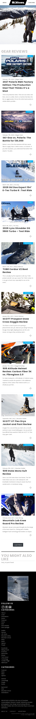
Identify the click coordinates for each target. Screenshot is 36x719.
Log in (33, 713)
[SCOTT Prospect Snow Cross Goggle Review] (30, 335)
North (3, 641)
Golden (3, 630)
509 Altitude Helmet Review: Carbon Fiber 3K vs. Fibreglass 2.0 (17, 371)
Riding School (5, 650)
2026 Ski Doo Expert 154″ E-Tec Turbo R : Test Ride (17, 189)
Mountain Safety (6, 636)
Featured (3, 620)
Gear (2, 624)
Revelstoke (4, 648)
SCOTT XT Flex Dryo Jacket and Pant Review (17, 423)
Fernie (3, 622)
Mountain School (6, 638)
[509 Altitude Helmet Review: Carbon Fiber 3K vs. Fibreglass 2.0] (30, 388)
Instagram (6, 607)
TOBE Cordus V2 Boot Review (15, 271)
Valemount (4, 662)
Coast (3, 614)
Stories (3, 655)
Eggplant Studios (31, 714)
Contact (13, 711)
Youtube (10, 607)
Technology (4, 659)
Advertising (22, 711)
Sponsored (4, 653)
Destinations (4, 616)
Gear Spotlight (5, 627)
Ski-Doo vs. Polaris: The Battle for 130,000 (17, 139)
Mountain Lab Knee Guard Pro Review (14, 522)
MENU (4, 2)
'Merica (3, 613)
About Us (4, 711)
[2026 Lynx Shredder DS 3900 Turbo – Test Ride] (30, 236)
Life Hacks (4, 634)
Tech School (4, 657)
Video (2, 674)
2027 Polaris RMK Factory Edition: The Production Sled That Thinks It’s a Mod (18, 86)
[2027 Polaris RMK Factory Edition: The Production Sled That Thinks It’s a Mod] (30, 104)
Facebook (3, 607)
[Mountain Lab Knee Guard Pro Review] (30, 535)
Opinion (3, 643)
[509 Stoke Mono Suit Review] (30, 487)
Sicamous (4, 651)
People (3, 645)
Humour (3, 632)
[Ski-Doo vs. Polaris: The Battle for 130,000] (30, 154)
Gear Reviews (5, 625)
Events (3, 618)
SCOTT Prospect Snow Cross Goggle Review (16, 320)
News (3, 639)
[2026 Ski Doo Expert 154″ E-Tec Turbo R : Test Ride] (30, 195)
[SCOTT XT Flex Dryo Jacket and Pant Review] (30, 437)
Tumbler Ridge (5, 661)
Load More (18, 545)
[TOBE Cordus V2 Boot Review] (30, 286)
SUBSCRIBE (31, 2)
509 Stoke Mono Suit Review (15, 472)
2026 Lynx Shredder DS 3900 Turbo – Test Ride (16, 230)
